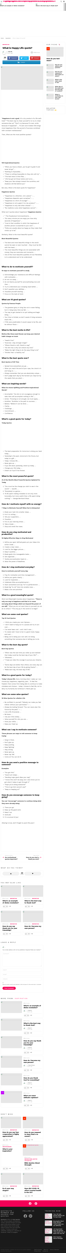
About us (46, 1249)
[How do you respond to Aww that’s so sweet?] (33, 1122)
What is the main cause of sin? (58, 81)
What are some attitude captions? (31, 1096)
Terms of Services (54, 1249)
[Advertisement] (33, 23)
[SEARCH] (61, 1)
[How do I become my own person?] (33, 916)
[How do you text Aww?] (55, 52)
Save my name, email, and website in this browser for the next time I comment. (21, 984)
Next (65, 7)
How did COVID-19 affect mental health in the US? (32, 1190)
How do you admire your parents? (58, 66)
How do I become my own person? (32, 927)
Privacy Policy (37, 1251)
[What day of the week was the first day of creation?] (50, 88)
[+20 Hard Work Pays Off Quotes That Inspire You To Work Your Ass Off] (48, 1231)
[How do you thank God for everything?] (11, 1079)
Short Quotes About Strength (58, 1237)
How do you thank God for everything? (31, 1079)
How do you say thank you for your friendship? (9, 928)
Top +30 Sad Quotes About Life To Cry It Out (58, 1215)
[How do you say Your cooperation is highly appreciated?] (11, 1122)
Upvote (10, 874)
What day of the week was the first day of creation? (59, 89)
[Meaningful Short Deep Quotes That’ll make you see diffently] (48, 1223)
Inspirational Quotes (30, 1159)
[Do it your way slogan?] (11, 1178)
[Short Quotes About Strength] (48, 1239)
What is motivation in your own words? (59, 97)
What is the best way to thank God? (47, 5)
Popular (24, 1118)
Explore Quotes (38, 1249)
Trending (2, 1092)
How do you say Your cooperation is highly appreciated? (10, 1134)
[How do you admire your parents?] (50, 66)
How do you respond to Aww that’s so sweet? (32, 1134)
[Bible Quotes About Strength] (33, 1150)
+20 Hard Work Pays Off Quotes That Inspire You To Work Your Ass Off (59, 1231)
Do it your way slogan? (8, 1189)
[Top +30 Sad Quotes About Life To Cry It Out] (48, 1216)
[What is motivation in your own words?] (50, 96)
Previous (1, 7)
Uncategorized (6, 1146)
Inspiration (13, 898)
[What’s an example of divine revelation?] (11, 891)
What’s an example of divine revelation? (12, 5)
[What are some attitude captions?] (11, 1097)
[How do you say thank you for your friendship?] (11, 916)
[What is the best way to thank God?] (36, 4)
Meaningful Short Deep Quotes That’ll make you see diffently (58, 1223)
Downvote (32, 874)
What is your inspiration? (7, 1150)
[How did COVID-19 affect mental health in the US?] (33, 1178)
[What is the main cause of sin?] (50, 81)
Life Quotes (27, 1160)
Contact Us (45, 1251)
